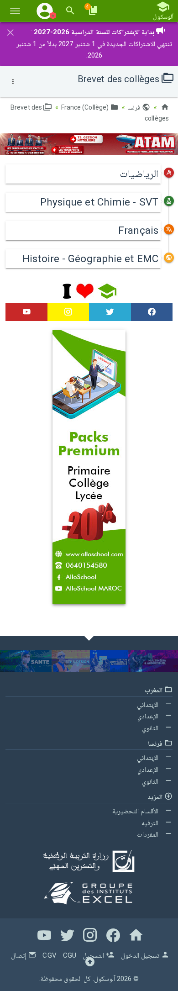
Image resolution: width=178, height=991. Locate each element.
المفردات (148, 834)
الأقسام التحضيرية (136, 811)
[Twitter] (110, 312)
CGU (69, 955)
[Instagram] (68, 312)
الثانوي (151, 728)
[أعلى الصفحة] (89, 963)
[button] (45, 10)
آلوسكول (104, 979)
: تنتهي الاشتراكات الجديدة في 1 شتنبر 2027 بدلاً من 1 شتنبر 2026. (94, 43)
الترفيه (150, 823)
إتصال (19, 955)
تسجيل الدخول (141, 955)
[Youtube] (26, 312)
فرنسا (134, 107)
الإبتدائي (148, 705)
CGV (49, 955)
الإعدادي (148, 716)
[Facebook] (152, 312)
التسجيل (94, 955)
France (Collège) (85, 107)
